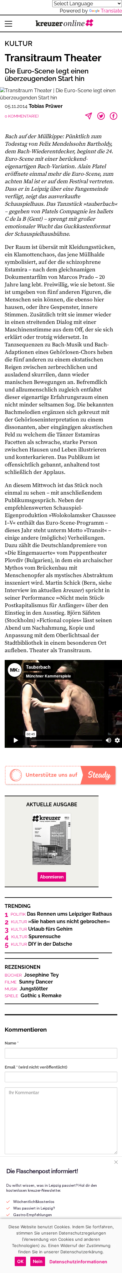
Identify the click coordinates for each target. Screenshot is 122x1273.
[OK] (114, 1246)
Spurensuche (36, 936)
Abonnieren (52, 876)
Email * (36, 1067)
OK (20, 1261)
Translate (111, 11)
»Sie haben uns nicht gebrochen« (60, 921)
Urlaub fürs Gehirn (42, 929)
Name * (11, 1043)
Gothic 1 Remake (33, 996)
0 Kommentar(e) (21, 116)
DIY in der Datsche (41, 944)
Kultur (19, 43)
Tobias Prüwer (46, 106)
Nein (38, 1261)
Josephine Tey (32, 975)
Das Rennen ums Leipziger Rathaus (61, 914)
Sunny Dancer (29, 982)
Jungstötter (26, 989)
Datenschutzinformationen (78, 1261)
